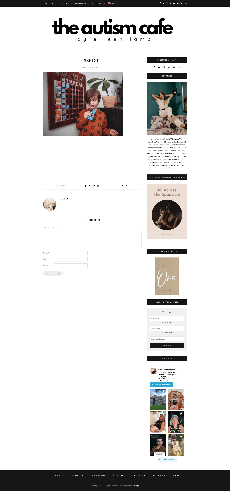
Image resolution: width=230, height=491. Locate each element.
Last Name (167, 322)
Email (46, 259)
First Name (167, 312)
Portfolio (80, 3)
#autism (171, 378)
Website (46, 265)
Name (46, 253)
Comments (59, 186)
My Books (67, 3)
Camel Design (133, 486)
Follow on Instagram (161, 384)
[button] (158, 399)
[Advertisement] (92, 158)
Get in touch (98, 3)
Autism (55, 3)
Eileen (125, 186)
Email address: (167, 332)
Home (46, 3)
